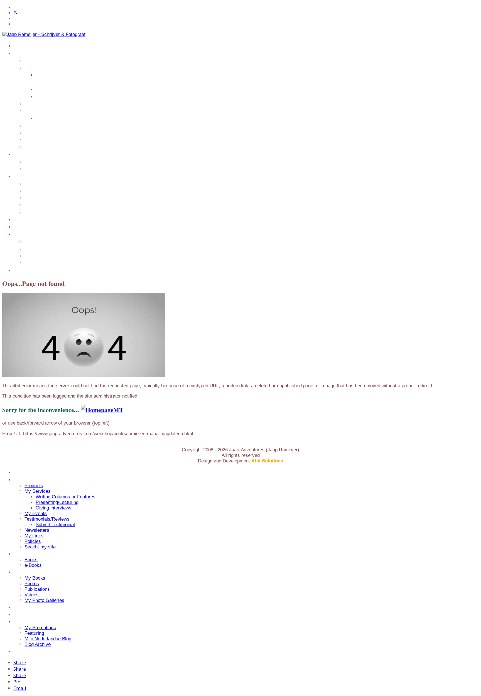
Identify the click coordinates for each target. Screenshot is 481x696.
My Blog (22, 233)
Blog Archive (38, 262)
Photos (31, 190)
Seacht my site (39, 147)
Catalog (21, 154)
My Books (35, 183)
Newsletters (36, 125)
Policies (32, 139)
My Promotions (41, 241)
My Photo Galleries (45, 212)
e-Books (32, 168)
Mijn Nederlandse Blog (49, 255)
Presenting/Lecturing (58, 89)
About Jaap (25, 219)
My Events (35, 103)
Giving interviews (54, 96)
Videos (31, 205)
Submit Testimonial (56, 118)
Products (34, 60)
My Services (37, 67)
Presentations (27, 270)
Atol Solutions (267, 461)
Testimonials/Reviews (47, 110)
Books (31, 161)
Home (19, 45)
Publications (37, 197)
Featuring (34, 248)
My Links (34, 132)
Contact (21, 226)
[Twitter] (15, 13)
